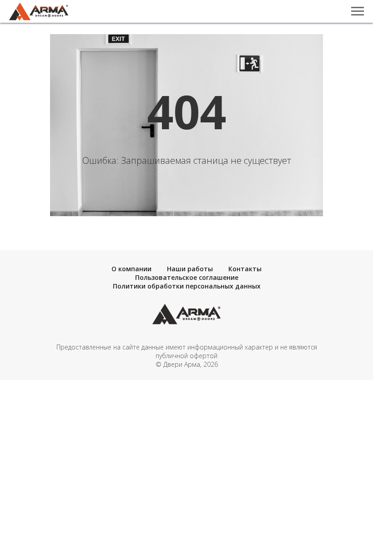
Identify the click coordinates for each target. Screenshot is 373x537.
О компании (131, 268)
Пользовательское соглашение (186, 277)
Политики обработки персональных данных (187, 286)
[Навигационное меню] (357, 11)
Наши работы (190, 268)
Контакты (245, 268)
